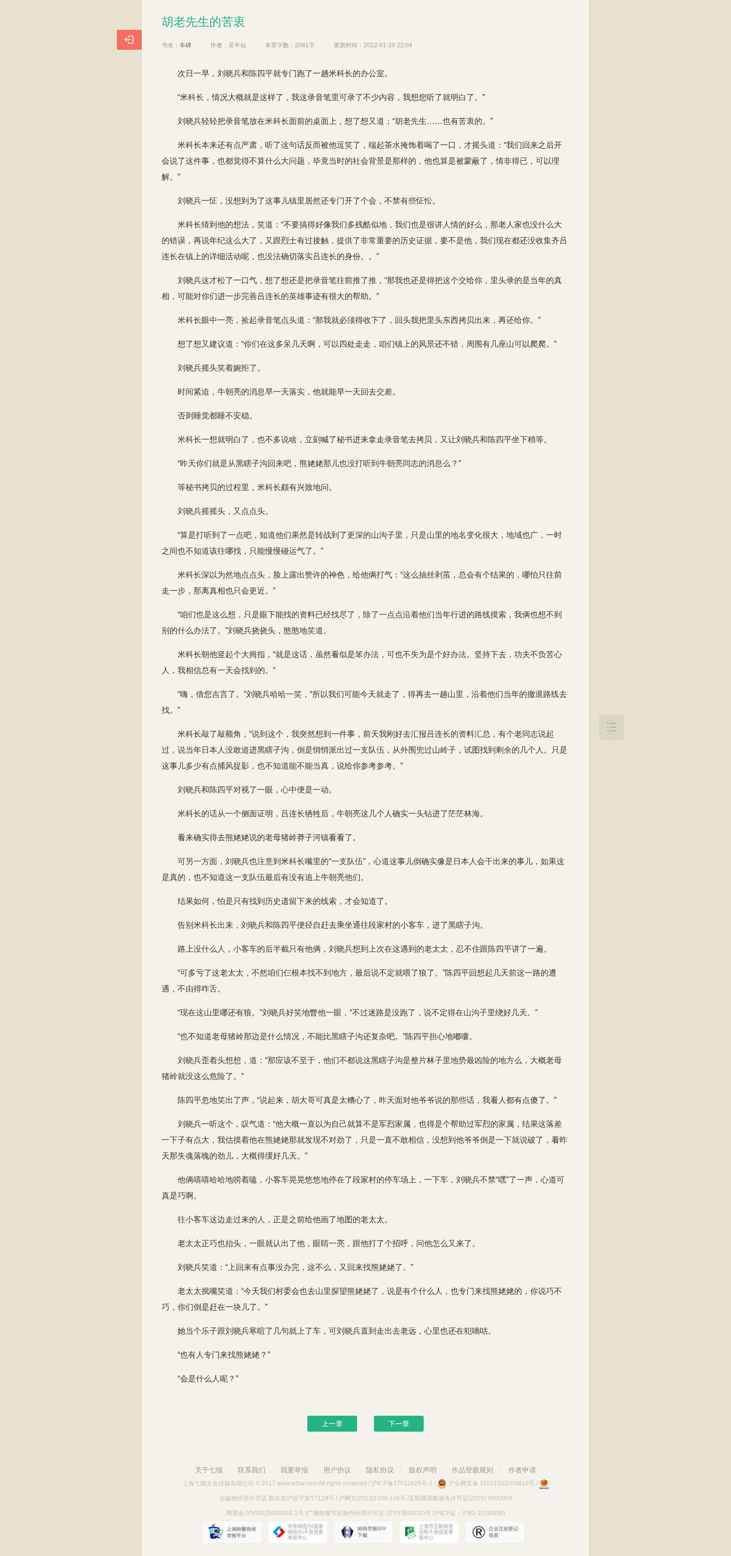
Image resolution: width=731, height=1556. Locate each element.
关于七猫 (209, 1470)
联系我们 (252, 1470)
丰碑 (185, 45)
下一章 (398, 1424)
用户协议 (337, 1470)
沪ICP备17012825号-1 (402, 1483)
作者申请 (522, 1470)
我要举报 (294, 1470)
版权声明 (423, 1470)
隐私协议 (380, 1470)
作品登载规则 (472, 1470)
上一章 (332, 1424)
